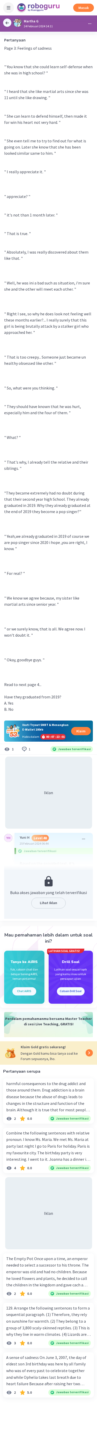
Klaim (81, 731)
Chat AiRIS (24, 991)
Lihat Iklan (48, 902)
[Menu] (8, 7)
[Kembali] (7, 23)
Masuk (83, 7)
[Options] (90, 24)
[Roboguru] (39, 7)
